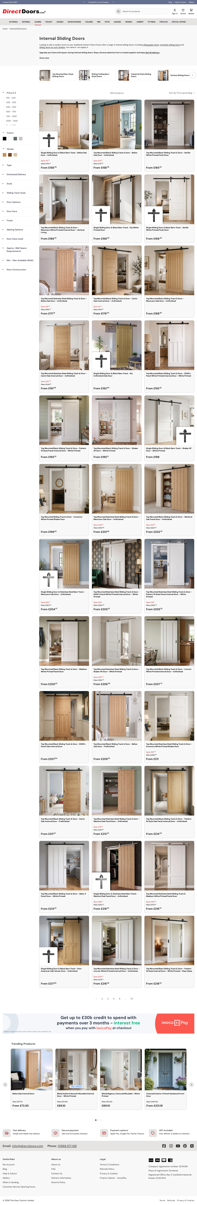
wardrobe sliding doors (170, 45)
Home (5, 28)
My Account (8, 1164)
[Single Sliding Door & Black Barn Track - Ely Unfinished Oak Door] (117, 345)
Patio (107, 22)
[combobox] (145, 11)
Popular (164, 22)
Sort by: (180, 93)
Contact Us (56, 1173)
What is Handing (11, 1182)
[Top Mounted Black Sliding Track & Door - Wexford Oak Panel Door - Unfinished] (169, 489)
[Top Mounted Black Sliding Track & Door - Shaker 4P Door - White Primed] (117, 420)
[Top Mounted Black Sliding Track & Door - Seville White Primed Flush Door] (169, 124)
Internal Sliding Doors (18, 28)
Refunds (171, 1200)
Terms (162, 1200)
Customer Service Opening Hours (19, 1186)
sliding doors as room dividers (52, 47)
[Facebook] (164, 1145)
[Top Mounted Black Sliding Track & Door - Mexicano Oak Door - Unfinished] (169, 270)
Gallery (191, 2)
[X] (191, 1145)
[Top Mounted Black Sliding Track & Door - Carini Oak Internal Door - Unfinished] (117, 270)
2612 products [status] (117, 93)
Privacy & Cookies (109, 1173)
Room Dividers (74, 22)
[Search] (118, 11)
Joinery (140, 22)
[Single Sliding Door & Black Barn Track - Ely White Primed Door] (117, 199)
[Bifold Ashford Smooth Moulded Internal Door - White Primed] (76, 1069)
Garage (117, 22)
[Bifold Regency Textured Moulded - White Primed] (121, 1069)
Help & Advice (180, 2)
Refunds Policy (107, 1169)
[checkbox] (17, 98)
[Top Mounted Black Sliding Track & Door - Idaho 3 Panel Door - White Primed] (64, 866)
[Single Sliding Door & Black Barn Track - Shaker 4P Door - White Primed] (169, 420)
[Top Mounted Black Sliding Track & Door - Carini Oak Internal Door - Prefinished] (64, 791)
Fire (99, 22)
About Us (55, 1164)
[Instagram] (171, 1145)
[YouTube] (178, 1145)
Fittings (151, 22)
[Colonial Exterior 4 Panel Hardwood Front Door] (165, 1069)
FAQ (53, 1169)
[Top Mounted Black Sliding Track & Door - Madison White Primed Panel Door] (64, 641)
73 (131, 998)
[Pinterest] (185, 1145)
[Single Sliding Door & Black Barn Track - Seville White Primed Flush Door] (169, 199)
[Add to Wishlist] (85, 103)
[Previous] (5, 1084)
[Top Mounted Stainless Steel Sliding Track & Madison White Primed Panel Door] (169, 866)
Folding (89, 22)
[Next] (191, 1084)
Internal (26, 22)
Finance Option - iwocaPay (113, 1178)
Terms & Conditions (109, 1164)
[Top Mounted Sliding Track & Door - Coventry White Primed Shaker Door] (64, 489)
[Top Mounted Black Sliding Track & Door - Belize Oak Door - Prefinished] (117, 716)
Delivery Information (61, 1178)
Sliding (38, 22)
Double (60, 22)
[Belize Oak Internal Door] (32, 1069)
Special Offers (179, 22)
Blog (170, 2)
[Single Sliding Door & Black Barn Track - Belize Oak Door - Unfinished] (64, 124)
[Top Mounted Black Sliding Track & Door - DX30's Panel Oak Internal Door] (64, 716)
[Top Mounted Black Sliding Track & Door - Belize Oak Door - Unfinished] (117, 124)
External (13, 22)
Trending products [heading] (23, 1044)
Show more (44, 58)
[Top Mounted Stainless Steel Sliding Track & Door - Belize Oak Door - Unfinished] (64, 270)
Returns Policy (58, 1182)
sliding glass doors (151, 45)
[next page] (137, 999)
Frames (128, 22)
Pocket (48, 22)
